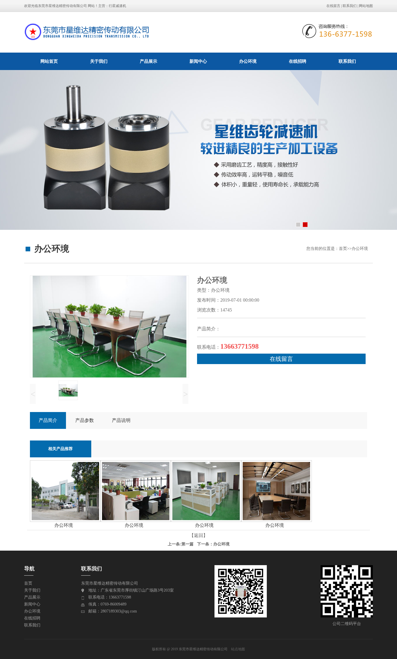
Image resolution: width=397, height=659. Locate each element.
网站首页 (49, 61)
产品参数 (84, 420)
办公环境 (248, 61)
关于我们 (99, 61)
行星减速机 (117, 6)
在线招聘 (297, 61)
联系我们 (350, 6)
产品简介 (48, 420)
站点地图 (238, 649)
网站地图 (366, 6)
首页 (343, 248)
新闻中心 (198, 61)
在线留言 (333, 6)
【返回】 (198, 535)
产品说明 (121, 420)
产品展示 (148, 61)
